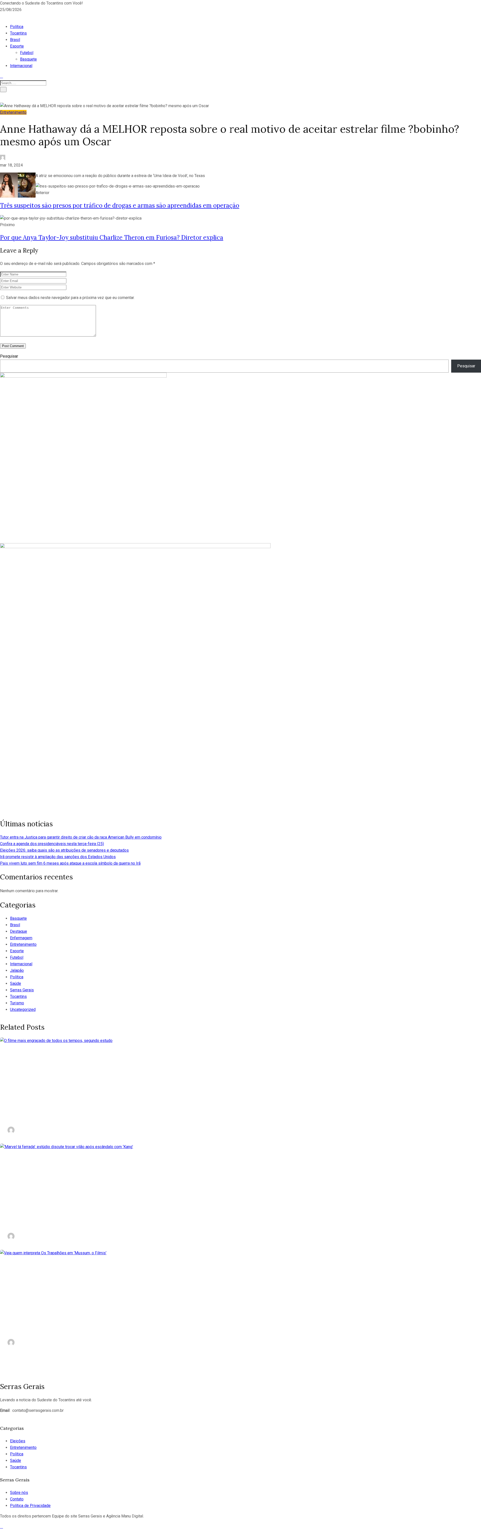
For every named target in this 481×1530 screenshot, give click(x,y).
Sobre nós (19, 1492)
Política (16, 26)
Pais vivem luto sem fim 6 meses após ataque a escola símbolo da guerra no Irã (70, 863)
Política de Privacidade (30, 1505)
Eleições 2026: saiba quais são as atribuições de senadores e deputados (64, 850)
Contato (17, 1499)
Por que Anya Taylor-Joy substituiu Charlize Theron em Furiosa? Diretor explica (111, 237)
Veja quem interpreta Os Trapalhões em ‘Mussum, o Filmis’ (114, 1328)
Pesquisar (9, 356)
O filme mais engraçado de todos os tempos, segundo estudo (117, 1116)
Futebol (26, 52)
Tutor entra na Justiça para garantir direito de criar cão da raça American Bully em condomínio (81, 837)
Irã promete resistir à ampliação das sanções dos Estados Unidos (58, 856)
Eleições (17, 1441)
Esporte (17, 46)
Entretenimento (13, 112)
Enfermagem (21, 938)
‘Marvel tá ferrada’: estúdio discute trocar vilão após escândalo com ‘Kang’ (141, 1222)
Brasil (15, 39)
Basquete (28, 59)
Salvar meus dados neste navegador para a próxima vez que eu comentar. (70, 297)
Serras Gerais (22, 990)
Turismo (17, 1003)
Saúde (15, 983)
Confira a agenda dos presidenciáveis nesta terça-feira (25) (52, 843)
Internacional (21, 65)
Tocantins (18, 33)
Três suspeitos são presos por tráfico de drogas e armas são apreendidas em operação (119, 205)
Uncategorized (23, 1009)
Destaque (18, 931)
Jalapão (17, 970)
